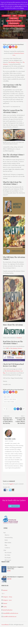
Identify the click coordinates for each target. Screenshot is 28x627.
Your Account (8, 552)
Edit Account (8, 560)
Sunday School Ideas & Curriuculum (14, 25)
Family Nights (13, 18)
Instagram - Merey (7, 597)
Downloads (7, 557)
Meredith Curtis (10, 439)
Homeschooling (14, 23)
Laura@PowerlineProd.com (9, 616)
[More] (16, 47)
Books (6, 540)
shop (5, 550)
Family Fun (22, 15)
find (4, 532)
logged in (11, 484)
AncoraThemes (5, 624)
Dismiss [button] (22, 8)
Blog (6, 545)
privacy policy (18, 6)
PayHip (5, 606)
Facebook (19, 337)
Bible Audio (7, 397)
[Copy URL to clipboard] (23, 409)
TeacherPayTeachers (7, 610)
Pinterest (5, 603)
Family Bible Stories (9, 401)
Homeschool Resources (14, 20)
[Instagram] (13, 47)
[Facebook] (4, 47)
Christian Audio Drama (10, 399)
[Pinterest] (10, 47)
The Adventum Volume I (14, 62)
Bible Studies (8, 542)
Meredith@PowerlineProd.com (10, 613)
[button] (5, 490)
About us (7, 535)
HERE (7, 348)
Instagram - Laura (7, 600)
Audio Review (6, 15)
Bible (14, 15)
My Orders (7, 555)
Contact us (7, 547)
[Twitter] (7, 47)
